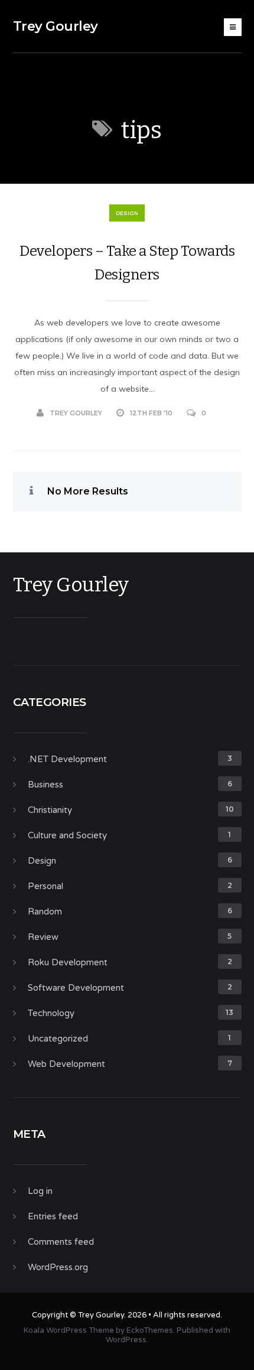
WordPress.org (58, 1267)
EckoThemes (149, 1330)
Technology (51, 1013)
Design (127, 213)
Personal (45, 886)
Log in (40, 1191)
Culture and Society (67, 835)
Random (45, 911)
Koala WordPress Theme (69, 1330)
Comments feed (61, 1241)
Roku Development (68, 962)
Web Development (66, 1064)
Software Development (76, 987)
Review (43, 937)
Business (45, 784)
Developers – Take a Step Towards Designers (127, 263)
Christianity (50, 810)
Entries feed (53, 1216)
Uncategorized (58, 1038)
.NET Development (67, 759)
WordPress (126, 1340)
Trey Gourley (55, 26)
